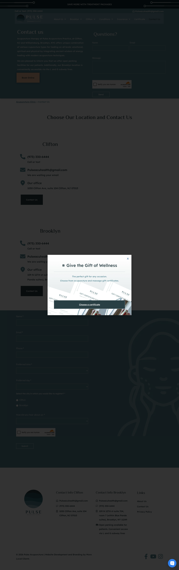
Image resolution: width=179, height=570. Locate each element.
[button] (128, 258)
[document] (89, 285)
